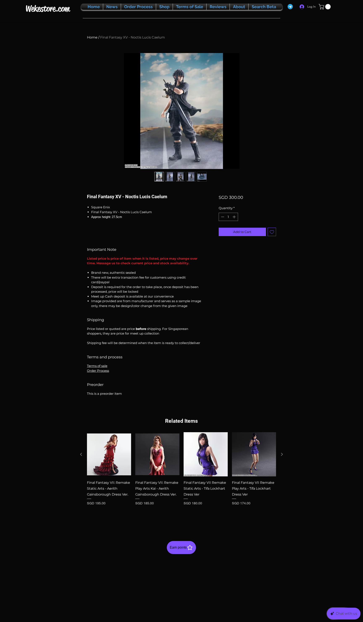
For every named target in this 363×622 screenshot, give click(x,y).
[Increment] (234, 217)
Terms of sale (97, 366)
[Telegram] (290, 6)
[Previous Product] (81, 454)
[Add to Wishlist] (272, 232)
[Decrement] (222, 217)
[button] (325, 6)
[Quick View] (109, 454)
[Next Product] (281, 454)
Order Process (98, 371)
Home (92, 37)
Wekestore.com (47, 8)
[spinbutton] (228, 217)
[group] (181, 477)
